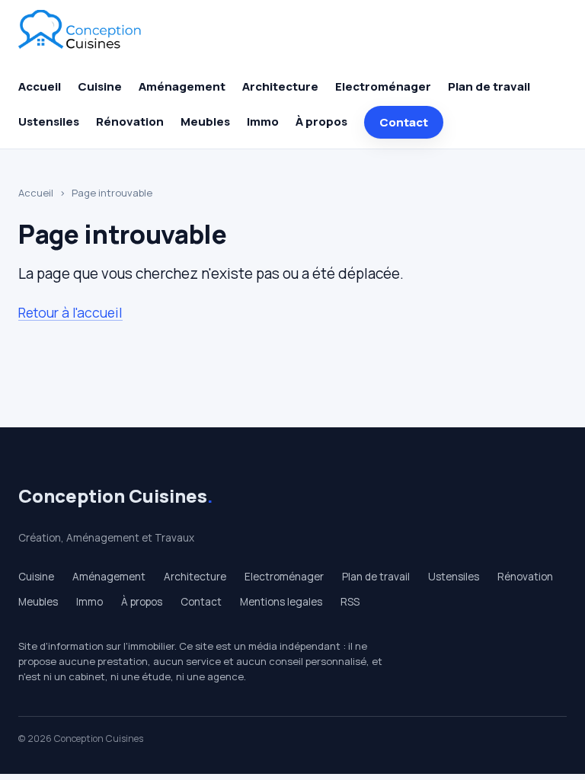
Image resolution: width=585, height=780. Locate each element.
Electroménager (383, 86)
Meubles (205, 121)
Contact (403, 122)
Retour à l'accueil (70, 312)
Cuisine (100, 86)
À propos (321, 121)
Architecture (280, 86)
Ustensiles (48, 121)
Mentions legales (281, 602)
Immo (263, 121)
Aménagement (182, 86)
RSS (350, 602)
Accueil (39, 86)
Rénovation (130, 121)
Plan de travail (489, 86)
